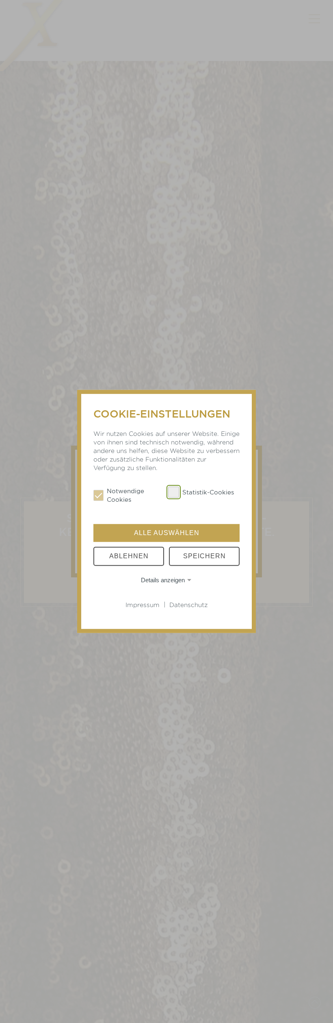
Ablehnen (129, 556)
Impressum (142, 604)
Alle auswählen (166, 532)
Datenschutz (188, 604)
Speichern (204, 556)
